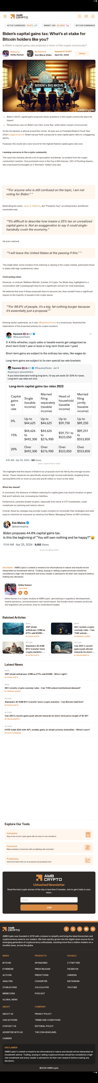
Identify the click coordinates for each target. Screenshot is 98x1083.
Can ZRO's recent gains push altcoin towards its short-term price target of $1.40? (84, 649)
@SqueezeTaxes (47, 322)
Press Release (42, 969)
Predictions (41, 975)
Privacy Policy (43, 1014)
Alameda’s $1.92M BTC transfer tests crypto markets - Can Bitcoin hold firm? (35, 649)
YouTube (72, 987)
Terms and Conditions (47, 1020)
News (28, 624)
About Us (8, 1014)
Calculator (42, 987)
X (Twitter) (73, 963)
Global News (10, 999)
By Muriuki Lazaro (82, 636)
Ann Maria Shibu (43, 55)
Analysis (8, 981)
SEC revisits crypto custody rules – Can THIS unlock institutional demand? (84, 630)
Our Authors (10, 1020)
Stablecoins (10, 987)
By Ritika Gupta (32, 636)
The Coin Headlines (45, 1032)
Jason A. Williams (31, 206)
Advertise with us (13, 1032)
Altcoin (77, 642)
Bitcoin (29, 642)
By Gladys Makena (13, 733)
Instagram (73, 981)
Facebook (72, 969)
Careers (7, 1038)
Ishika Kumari (17, 54)
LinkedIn (72, 975)
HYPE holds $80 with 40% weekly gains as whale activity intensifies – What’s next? (47, 729)
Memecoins (9, 993)
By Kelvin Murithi (81, 655)
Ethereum (8, 969)
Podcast (40, 993)
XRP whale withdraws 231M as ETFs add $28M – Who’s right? (35, 630)
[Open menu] (5, 16)
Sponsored (41, 963)
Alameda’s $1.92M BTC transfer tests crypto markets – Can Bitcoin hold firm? (44, 702)
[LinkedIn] (26, 593)
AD (94, 1)
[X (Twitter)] (20, 593)
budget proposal (16, 134)
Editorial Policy (44, 1026)
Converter (41, 981)
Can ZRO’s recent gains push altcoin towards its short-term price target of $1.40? (46, 716)
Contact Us (9, 1026)
